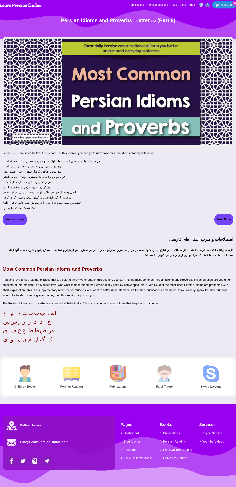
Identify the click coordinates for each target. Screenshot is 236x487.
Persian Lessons (157, 4)
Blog (192, 4)
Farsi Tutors (178, 4)
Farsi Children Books (138, 458)
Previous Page (14, 219)
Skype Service (212, 433)
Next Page (224, 219)
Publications (136, 4)
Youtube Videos (213, 441)
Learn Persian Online (20, 5)
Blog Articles (132, 441)
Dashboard (131, 433)
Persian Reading (174, 441)
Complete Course (175, 458)
